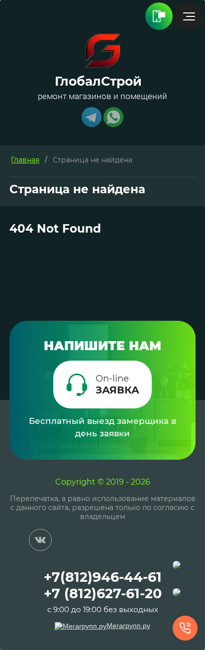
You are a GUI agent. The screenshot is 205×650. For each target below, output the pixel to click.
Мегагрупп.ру (128, 626)
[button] (102, 384)
